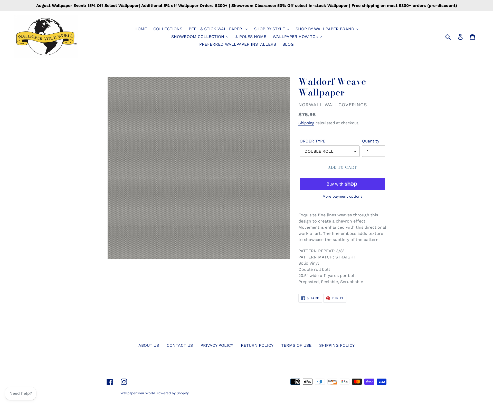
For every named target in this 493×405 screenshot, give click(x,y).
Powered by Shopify (172, 393)
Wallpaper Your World (137, 393)
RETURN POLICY (257, 345)
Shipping (306, 123)
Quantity (370, 141)
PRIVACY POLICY (217, 345)
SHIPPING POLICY (337, 345)
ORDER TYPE (312, 141)
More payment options (342, 196)
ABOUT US (148, 345)
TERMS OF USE (296, 345)
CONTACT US (180, 345)
